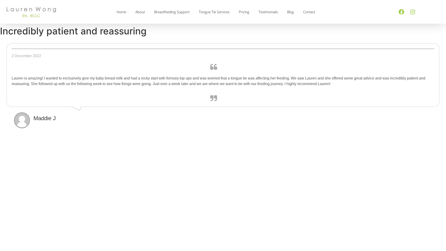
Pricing (244, 12)
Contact (309, 12)
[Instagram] (412, 11)
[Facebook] (401, 11)
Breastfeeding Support (172, 12)
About (140, 12)
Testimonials (268, 12)
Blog (290, 12)
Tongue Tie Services (214, 12)
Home (121, 12)
